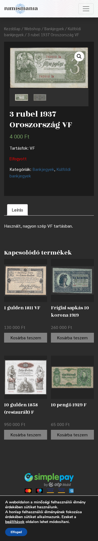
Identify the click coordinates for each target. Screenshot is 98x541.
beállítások (14, 521)
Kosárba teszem (25, 337)
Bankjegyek (54, 28)
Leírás (17, 210)
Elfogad (16, 532)
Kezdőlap (12, 28)
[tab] (17, 210)
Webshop (32, 28)
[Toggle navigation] (86, 8)
